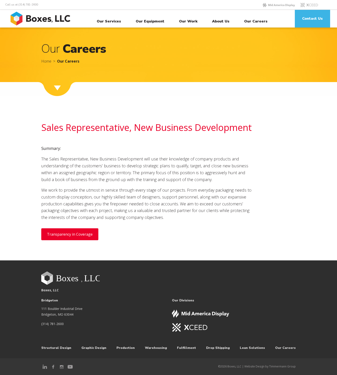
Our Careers (256, 21)
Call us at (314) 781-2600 (21, 4)
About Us (220, 21)
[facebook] (53, 366)
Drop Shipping (218, 348)
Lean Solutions (252, 348)
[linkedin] (44, 366)
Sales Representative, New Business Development (146, 127)
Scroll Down (66, 87)
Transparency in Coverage (70, 234)
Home (46, 61)
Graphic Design (93, 348)
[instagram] (61, 366)
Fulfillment (186, 348)
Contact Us (312, 18)
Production (125, 348)
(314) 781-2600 (52, 324)
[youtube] (70, 366)
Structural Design (56, 348)
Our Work (188, 21)
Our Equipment (150, 21)
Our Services (109, 21)
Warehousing (156, 348)
